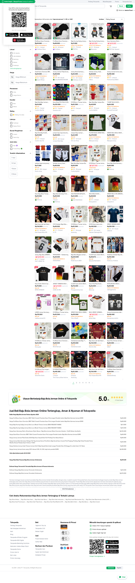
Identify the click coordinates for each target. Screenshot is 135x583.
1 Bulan (13, 168)
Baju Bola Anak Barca (41, 499)
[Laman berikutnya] (92, 383)
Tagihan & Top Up (40, 525)
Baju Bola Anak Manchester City (75, 499)
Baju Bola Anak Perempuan (17, 502)
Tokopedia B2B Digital (17, 540)
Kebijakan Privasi (40, 555)
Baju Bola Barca (83, 502)
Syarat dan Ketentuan (42, 552)
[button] (125, 10)
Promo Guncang (15, 558)
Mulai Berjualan (107, 1)
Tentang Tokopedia (93, 1)
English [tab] (119, 568)
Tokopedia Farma (15, 549)
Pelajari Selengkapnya (96, 556)
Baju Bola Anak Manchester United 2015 (97, 499)
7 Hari (13, 158)
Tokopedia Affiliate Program (18, 537)
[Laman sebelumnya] (70, 383)
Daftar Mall (38, 542)
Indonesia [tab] (111, 568)
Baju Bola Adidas (14, 499)
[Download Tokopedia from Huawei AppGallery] (112, 551)
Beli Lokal (13, 555)
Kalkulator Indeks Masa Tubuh (19, 546)
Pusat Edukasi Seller (41, 539)
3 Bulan (13, 174)
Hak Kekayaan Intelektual (18, 528)
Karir (11, 531)
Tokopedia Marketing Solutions (19, 543)
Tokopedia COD (40, 528)
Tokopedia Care (127, 1)
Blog (11, 534)
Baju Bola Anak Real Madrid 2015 (53, 502)
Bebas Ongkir (39, 531)
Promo (117, 1)
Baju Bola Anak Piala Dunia (34, 502)
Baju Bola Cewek (95, 502)
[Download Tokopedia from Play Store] (112, 542)
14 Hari (13, 163)
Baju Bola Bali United (71, 502)
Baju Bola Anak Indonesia (56, 499)
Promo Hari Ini (14, 552)
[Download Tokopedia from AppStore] (112, 547)
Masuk (121, 6)
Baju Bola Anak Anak (27, 499)
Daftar (129, 6)
